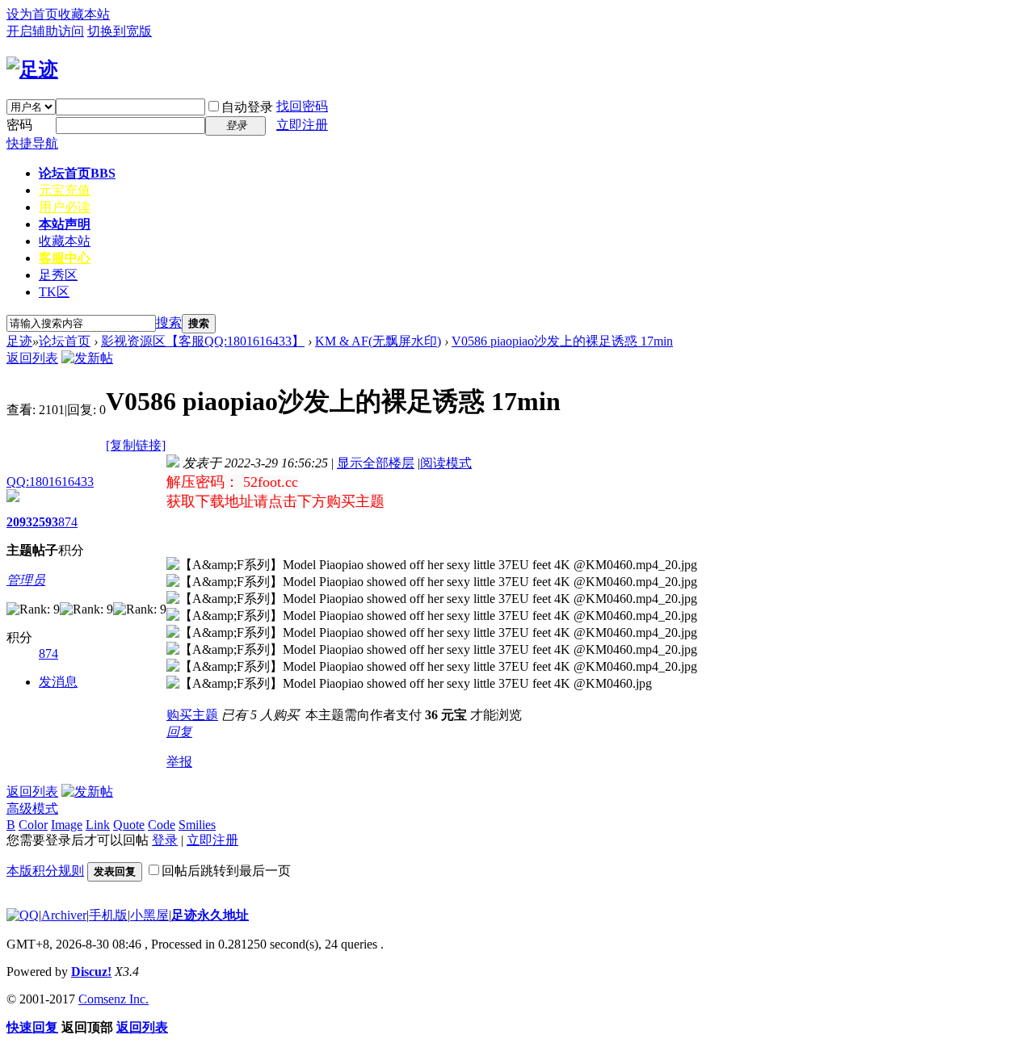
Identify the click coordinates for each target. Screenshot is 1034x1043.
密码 (19, 125)
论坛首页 (77, 173)
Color (33, 824)
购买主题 (192, 715)
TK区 (54, 292)
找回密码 (302, 106)
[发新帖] (87, 358)
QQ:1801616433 (50, 481)
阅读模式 (446, 463)
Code (161, 824)
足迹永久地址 (210, 915)
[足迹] (32, 69)
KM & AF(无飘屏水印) (378, 341)
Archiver (63, 915)
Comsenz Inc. (113, 999)
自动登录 (247, 107)
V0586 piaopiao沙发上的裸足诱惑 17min (562, 341)
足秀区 (58, 275)
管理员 (25, 580)
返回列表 (32, 358)
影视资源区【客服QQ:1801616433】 (203, 341)
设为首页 (32, 14)
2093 (19, 522)
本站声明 (64, 224)
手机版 (108, 915)
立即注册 (302, 125)
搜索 (169, 322)
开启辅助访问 (45, 31)
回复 (179, 732)
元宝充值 (64, 190)
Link (98, 824)
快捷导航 (32, 143)
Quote (129, 824)
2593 (45, 522)
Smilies (197, 824)
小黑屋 (149, 915)
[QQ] (22, 915)
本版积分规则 (45, 871)
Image (66, 824)
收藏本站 (84, 14)
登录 (165, 840)
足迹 (19, 341)
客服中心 (64, 258)
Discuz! (91, 971)
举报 (179, 762)
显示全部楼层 (375, 463)
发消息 (58, 682)
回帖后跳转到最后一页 (226, 871)
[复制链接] (136, 445)
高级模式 (32, 808)
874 (68, 522)
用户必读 (64, 207)
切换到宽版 (119, 31)
